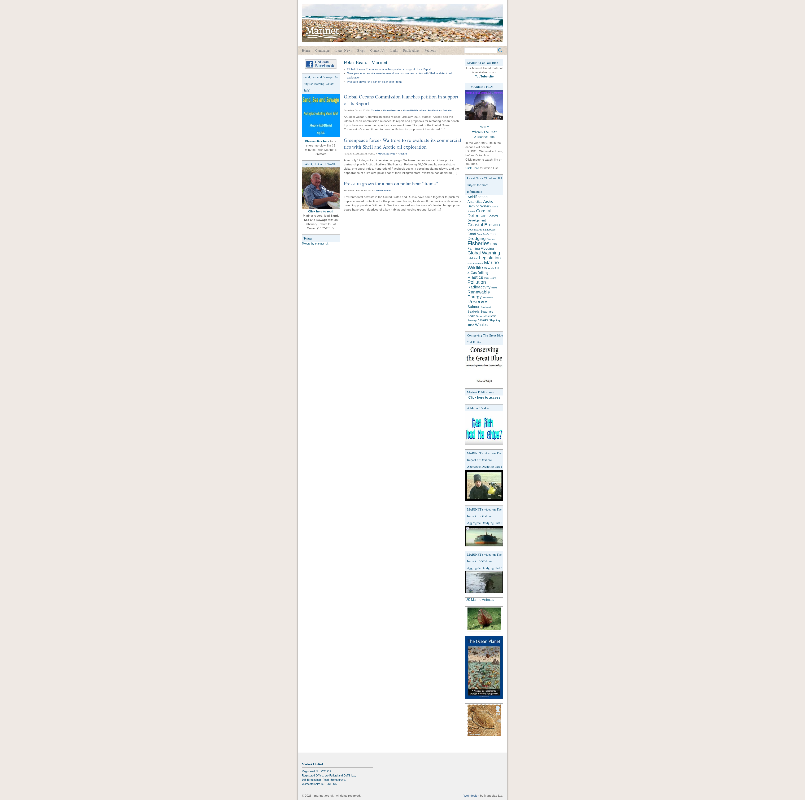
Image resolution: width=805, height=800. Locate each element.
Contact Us (377, 50)
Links (394, 50)
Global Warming (483, 252)
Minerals (489, 268)
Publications (411, 50)
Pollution (447, 110)
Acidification (477, 197)
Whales (481, 325)
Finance (491, 239)
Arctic (488, 201)
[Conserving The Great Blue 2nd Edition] (484, 364)
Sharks (483, 320)
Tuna (470, 325)
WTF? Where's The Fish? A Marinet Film (484, 132)
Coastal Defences (479, 213)
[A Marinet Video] (484, 428)
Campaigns (322, 50)
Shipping (494, 320)
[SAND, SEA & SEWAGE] (321, 188)
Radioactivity (479, 287)
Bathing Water (478, 206)
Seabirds (473, 311)
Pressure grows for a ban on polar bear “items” (375, 81)
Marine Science (475, 263)
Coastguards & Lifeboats (481, 229)
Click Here (472, 168)
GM (470, 258)
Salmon (473, 306)
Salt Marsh (486, 307)
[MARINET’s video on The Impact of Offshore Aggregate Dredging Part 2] (484, 536)
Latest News (343, 50)
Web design (471, 795)
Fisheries (375, 110)
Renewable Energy (478, 294)
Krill (476, 258)
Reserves (477, 301)
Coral (471, 234)
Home (306, 50)
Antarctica (474, 201)
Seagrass (486, 311)
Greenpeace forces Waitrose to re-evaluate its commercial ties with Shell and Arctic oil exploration (402, 143)
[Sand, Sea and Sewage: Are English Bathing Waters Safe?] (321, 115)
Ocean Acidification (430, 110)
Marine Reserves (391, 110)
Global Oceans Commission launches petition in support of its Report (389, 69)
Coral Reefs (483, 234)
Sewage (472, 320)
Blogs (361, 50)
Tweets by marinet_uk (315, 243)
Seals (471, 316)
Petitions (430, 50)
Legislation (490, 257)
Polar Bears (490, 278)
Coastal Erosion (483, 224)
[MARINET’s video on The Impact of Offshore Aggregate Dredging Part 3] (484, 582)
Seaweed (481, 316)
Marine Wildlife (410, 110)
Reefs (494, 288)
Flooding (487, 248)
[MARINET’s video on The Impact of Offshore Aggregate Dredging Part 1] (484, 485)
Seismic (491, 316)
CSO (493, 234)
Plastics (475, 277)
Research (488, 297)
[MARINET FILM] (484, 105)
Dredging (476, 238)
